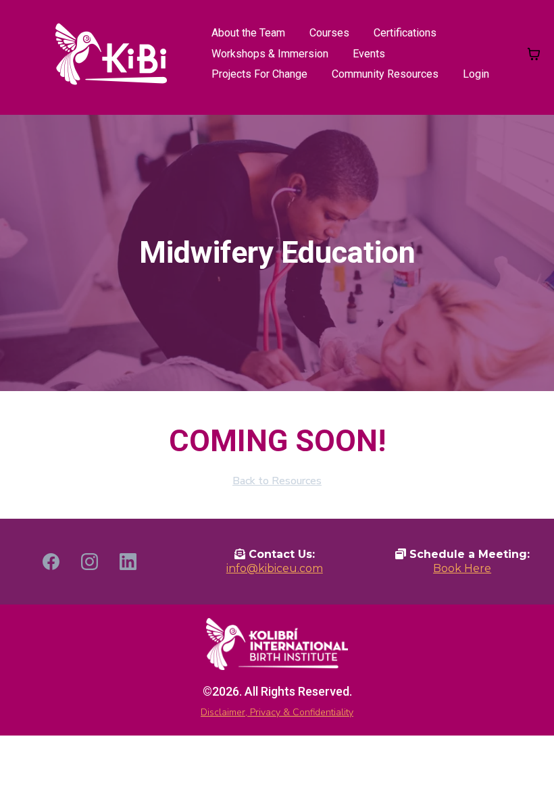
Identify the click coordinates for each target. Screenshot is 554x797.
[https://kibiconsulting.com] (111, 54)
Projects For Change (259, 74)
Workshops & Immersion (269, 53)
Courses (329, 32)
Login (476, 74)
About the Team (248, 32)
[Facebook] (51, 561)
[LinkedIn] (128, 561)
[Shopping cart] (533, 54)
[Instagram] (89, 561)
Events (369, 53)
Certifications (405, 32)
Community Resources (385, 74)
